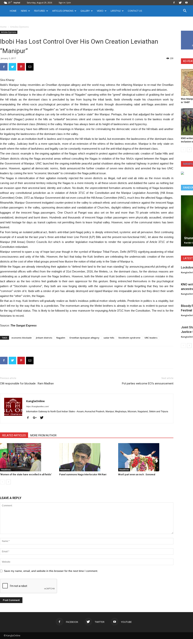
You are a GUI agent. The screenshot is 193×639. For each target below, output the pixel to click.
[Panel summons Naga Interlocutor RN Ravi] (86, 457)
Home (13, 10)
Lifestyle (116, 10)
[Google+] (36, 418)
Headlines (6, 469)
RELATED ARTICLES (14, 435)
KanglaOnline (35, 401)
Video (100, 10)
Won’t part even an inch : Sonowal (136, 474)
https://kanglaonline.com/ (37, 406)
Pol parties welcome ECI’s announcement (147, 383)
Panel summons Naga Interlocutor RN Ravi (82, 474)
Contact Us (135, 10)
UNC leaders (151, 337)
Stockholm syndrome (129, 337)
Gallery (85, 10)
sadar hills (108, 337)
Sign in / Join (65, 2)
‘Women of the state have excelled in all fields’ (26, 474)
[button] (184, 11)
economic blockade (21, 337)
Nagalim (60, 337)
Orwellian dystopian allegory (84, 337)
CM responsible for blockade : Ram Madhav (27, 383)
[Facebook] (174, 2)
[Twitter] (180, 2)
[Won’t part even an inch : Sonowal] (145, 457)
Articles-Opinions (62, 10)
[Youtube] (186, 2)
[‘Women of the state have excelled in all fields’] (27, 457)
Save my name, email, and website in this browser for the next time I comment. (51, 570)
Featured (39, 10)
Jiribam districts (44, 337)
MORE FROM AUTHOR (43, 435)
